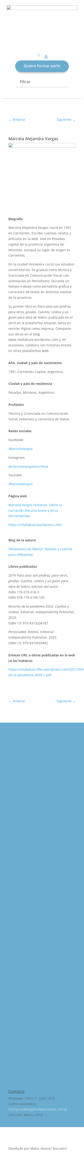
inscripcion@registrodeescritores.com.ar (37, 1109)
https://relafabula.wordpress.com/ (35, 524)
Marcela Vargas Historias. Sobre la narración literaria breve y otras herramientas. (35, 510)
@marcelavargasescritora (28, 466)
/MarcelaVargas (20, 448)
